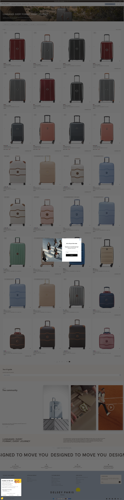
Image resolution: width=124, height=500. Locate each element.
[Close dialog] (80, 239)
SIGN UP (71, 255)
